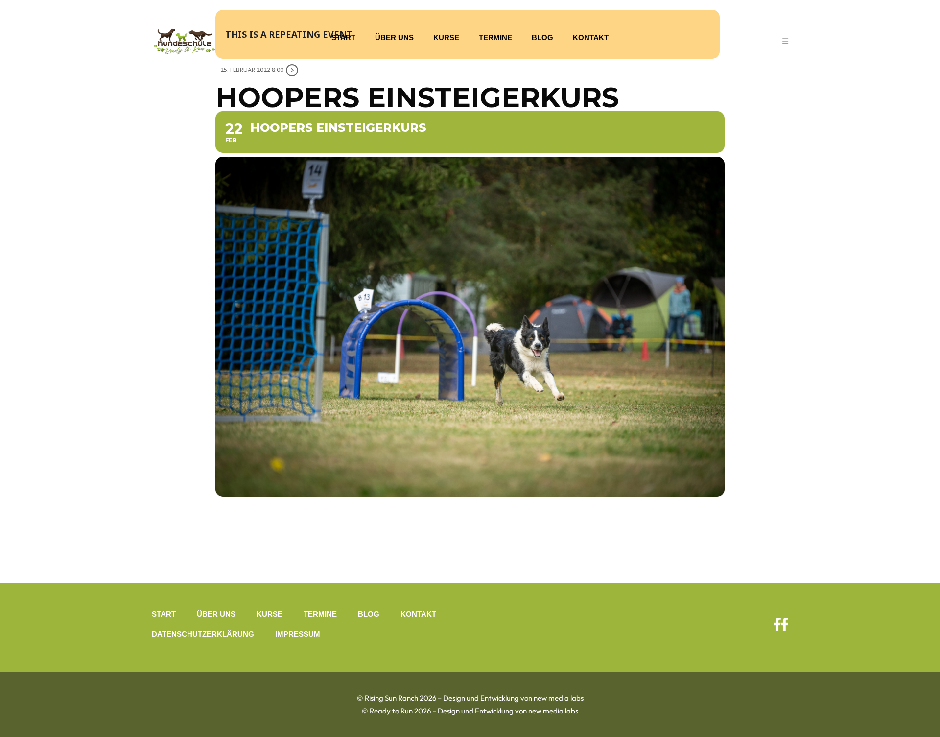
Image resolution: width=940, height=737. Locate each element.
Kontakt (418, 614)
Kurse (269, 614)
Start (164, 614)
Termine (320, 614)
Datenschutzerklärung (203, 634)
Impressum (297, 634)
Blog (368, 614)
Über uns (216, 614)
